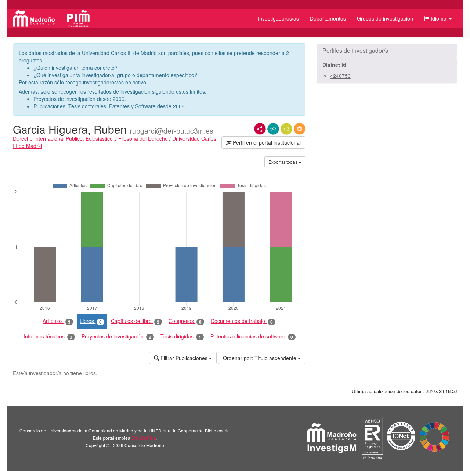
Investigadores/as (278, 18)
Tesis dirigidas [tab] (180, 336)
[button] (438, 18)
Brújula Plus (143, 438)
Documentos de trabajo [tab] (242, 321)
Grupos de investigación (385, 18)
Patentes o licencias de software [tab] (251, 336)
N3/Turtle (286, 129)
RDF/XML (260, 129)
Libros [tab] (91, 321)
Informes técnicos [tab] (48, 336)
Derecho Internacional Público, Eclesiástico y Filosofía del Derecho (90, 138)
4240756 (340, 75)
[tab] (387, 51)
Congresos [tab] (185, 321)
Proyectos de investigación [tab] (116, 336)
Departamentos (328, 18)
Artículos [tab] (56, 321)
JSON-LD (273, 129)
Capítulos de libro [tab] (135, 321)
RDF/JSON (300, 129)
